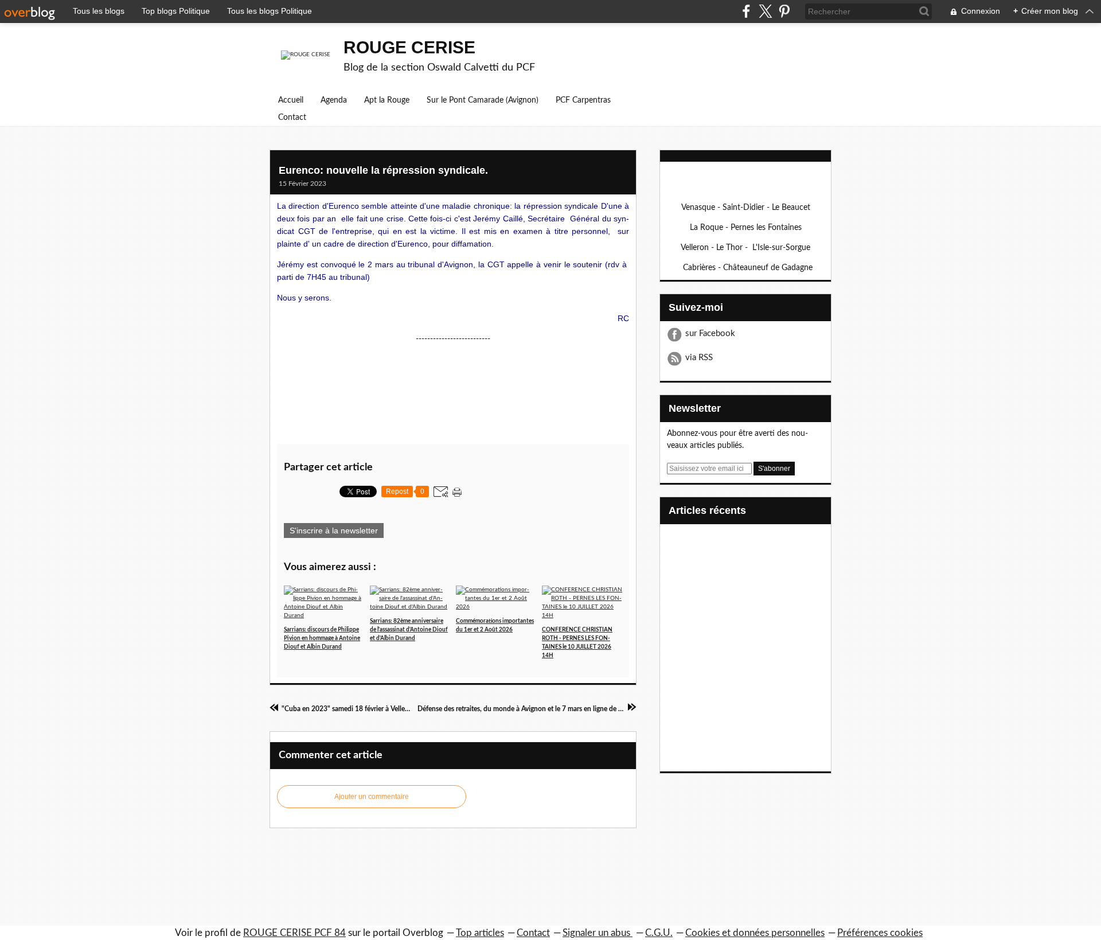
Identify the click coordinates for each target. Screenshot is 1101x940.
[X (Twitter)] (765, 11)
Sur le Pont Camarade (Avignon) (482, 100)
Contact (292, 118)
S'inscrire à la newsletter (334, 530)
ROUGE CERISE (409, 47)
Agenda (334, 100)
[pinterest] (784, 11)
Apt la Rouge (386, 100)
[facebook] (746, 11)
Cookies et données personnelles (755, 933)
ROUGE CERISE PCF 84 (294, 933)
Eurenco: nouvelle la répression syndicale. (383, 170)
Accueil (290, 100)
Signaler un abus (598, 933)
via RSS (699, 357)
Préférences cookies (880, 933)
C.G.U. (659, 933)
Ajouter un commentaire (371, 797)
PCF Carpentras (583, 100)
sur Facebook (710, 333)
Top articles (480, 933)
